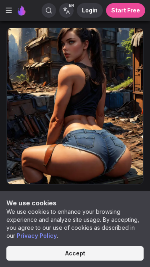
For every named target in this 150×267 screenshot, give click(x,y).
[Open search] (49, 10)
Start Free (125, 10)
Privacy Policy (37, 235)
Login (90, 10)
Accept (75, 253)
